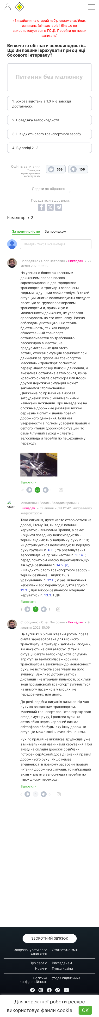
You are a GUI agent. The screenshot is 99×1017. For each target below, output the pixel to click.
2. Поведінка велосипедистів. (36, 120)
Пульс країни (62, 968)
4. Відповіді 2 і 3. (25, 148)
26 (22, 490)
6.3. (51, 550)
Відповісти (28, 482)
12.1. (50, 580)
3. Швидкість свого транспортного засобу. (47, 134)
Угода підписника (66, 978)
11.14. (80, 555)
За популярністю (26, 231)
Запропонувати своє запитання (30, 951)
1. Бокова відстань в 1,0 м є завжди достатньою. (41, 103)
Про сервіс (38, 963)
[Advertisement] (49, 863)
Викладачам (62, 963)
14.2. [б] (62, 565)
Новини (41, 968)
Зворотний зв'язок (49, 938)
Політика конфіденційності (33, 979)
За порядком (55, 231)
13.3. (48, 595)
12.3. (24, 590)
